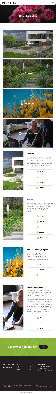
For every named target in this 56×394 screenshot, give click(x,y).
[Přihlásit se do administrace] (53, 391)
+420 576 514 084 (8, 365)
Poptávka (43, 347)
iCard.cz (51, 386)
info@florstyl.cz (8, 367)
